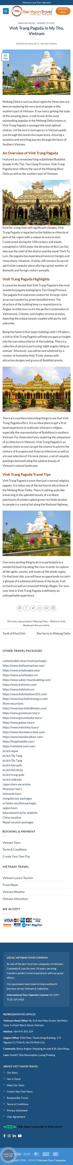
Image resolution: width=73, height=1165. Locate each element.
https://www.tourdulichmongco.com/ (25, 698)
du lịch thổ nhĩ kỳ (13, 770)
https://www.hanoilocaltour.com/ (23, 737)
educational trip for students (20, 812)
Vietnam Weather (14, 892)
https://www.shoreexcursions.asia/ (24, 732)
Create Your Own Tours (20, 1091)
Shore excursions (13, 703)
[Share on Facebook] (26, 608)
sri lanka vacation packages (19, 803)
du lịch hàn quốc (12, 765)
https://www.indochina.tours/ (21, 727)
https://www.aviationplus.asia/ (21, 670)
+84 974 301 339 (23, 1031)
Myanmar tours (12, 789)
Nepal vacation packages (18, 822)
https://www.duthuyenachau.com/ (24, 665)
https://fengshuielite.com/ (18, 741)
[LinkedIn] (14, 1135)
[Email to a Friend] (40, 608)
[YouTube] (20, 1135)
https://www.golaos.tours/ (19, 722)
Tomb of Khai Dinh (14, 633)
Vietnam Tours (12, 842)
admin (53, 43)
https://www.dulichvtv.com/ (20, 684)
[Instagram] (9, 1135)
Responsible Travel (17, 1097)
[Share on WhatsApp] (20, 608)
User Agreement (16, 1116)
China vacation (12, 817)
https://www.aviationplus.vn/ (20, 675)
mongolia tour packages (17, 798)
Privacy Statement (17, 1110)
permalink (44, 625)
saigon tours (10, 808)
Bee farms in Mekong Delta (53, 633)
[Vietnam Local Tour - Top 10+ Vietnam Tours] (32, 11)
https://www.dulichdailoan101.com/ (25, 694)
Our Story (12, 1072)
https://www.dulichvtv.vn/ (18, 689)
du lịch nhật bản (12, 779)
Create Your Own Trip (16, 856)
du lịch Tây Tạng (12, 755)
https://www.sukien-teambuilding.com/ (27, 680)
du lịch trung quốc (13, 775)
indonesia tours (12, 793)
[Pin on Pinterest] (46, 608)
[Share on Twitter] (33, 608)
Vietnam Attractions (15, 899)
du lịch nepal (10, 751)
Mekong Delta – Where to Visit (36, 23)
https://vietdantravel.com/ (19, 746)
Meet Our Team (15, 1085)
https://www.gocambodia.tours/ (22, 718)
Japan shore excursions (17, 784)
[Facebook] (4, 1135)
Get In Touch (14, 1078)
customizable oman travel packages (25, 661)
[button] (6, 11)
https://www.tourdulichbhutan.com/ (25, 708)
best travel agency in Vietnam (40, 130)
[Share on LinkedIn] (53, 608)
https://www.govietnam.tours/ (21, 713)
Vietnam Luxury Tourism (18, 878)
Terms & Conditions (15, 849)
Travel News (10, 885)
